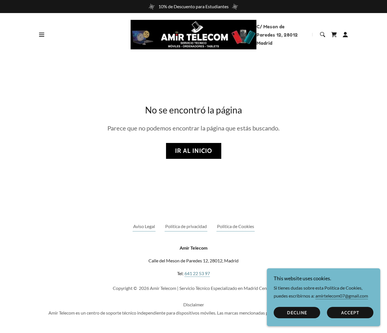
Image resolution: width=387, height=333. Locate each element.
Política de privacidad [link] (186, 226)
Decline (297, 312)
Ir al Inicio (193, 151)
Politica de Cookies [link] (235, 226)
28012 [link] (291, 35)
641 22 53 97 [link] (197, 273)
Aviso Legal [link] (144, 226)
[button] (41, 34)
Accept (350, 312)
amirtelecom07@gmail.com (341, 295)
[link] (194, 34)
